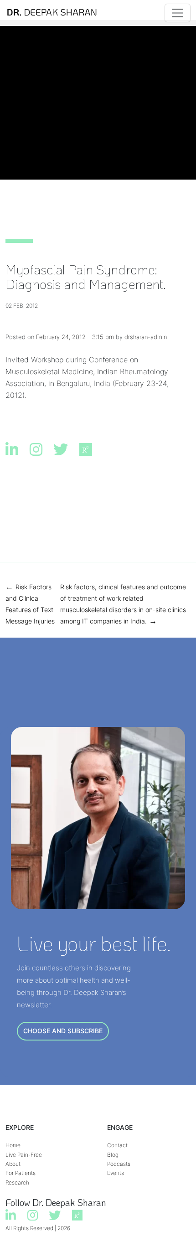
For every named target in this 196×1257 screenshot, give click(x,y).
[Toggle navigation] (178, 13)
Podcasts (118, 1163)
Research (17, 1182)
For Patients (20, 1172)
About (13, 1163)
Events (115, 1172)
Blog (113, 1154)
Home (13, 1145)
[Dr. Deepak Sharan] (51, 13)
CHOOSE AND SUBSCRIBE (63, 1031)
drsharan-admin (145, 336)
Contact (117, 1145)
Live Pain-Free (23, 1154)
